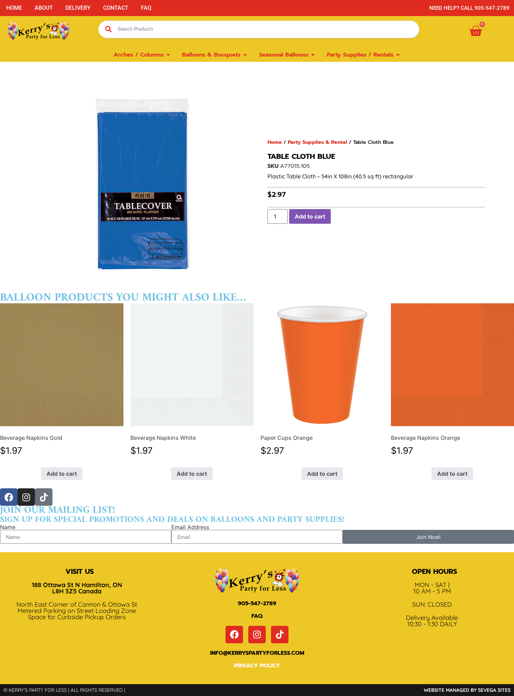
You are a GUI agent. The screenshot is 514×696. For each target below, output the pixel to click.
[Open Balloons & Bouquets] (245, 55)
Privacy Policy (257, 665)
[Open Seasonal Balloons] (313, 55)
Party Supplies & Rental (317, 142)
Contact (115, 8)
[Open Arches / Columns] (168, 55)
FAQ (146, 8)
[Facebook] (8, 497)
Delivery (78, 8)
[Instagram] (26, 497)
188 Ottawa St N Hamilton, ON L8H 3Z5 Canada (77, 588)
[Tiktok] (43, 497)
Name (7, 527)
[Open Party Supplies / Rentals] (398, 55)
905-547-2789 (257, 603)
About (44, 8)
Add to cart (310, 216)
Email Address (190, 527)
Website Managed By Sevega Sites (467, 690)
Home (14, 8)
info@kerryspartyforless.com (257, 653)
